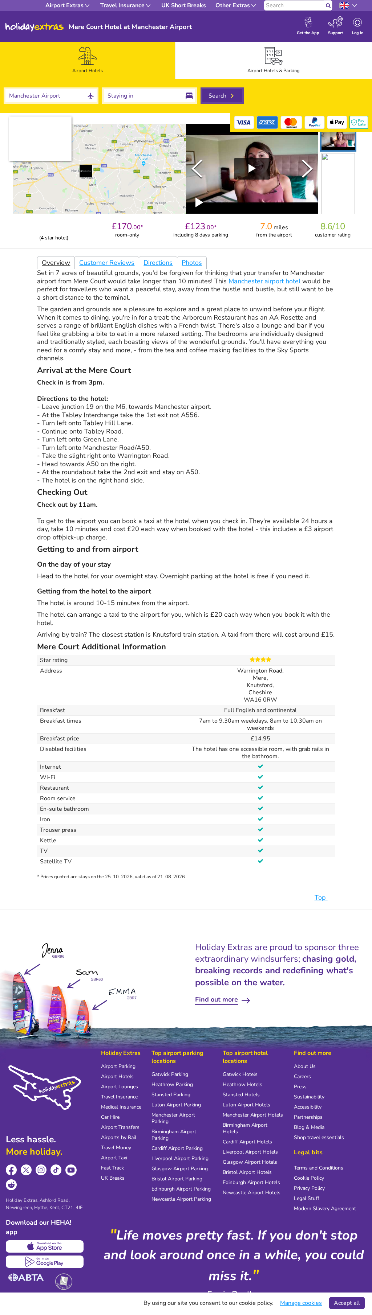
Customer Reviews (106, 262)
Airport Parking (118, 1066)
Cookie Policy (309, 1178)
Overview (56, 262)
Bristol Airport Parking (176, 1178)
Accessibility (308, 1107)
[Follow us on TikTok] (56, 1170)
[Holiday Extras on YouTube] (71, 1170)
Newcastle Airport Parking (181, 1199)
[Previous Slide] (197, 168)
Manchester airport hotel (264, 281)
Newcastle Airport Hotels (251, 1192)
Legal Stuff (306, 1198)
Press (300, 1086)
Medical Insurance (121, 1107)
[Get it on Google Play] (45, 1262)
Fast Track (112, 1167)
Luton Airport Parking (176, 1104)
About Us (305, 1066)
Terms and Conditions (318, 1167)
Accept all (347, 1303)
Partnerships (308, 1117)
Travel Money (116, 1147)
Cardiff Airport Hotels (247, 1141)
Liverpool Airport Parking (180, 1158)
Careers (302, 1076)
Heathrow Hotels (242, 1084)
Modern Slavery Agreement (325, 1208)
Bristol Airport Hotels (247, 1172)
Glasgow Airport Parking (179, 1168)
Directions (158, 262)
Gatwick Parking (169, 1074)
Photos (192, 262)
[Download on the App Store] (45, 1246)
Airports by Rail (118, 1137)
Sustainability (309, 1096)
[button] (338, 138)
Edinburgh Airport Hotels (251, 1182)
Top (321, 897)
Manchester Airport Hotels (253, 1114)
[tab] (87, 60)
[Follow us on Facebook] (11, 1170)
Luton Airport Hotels (246, 1104)
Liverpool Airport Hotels (250, 1151)
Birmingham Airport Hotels (245, 1128)
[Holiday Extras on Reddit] (11, 1185)
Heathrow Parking (172, 1084)
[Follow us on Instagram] (41, 1170)
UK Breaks (113, 1178)
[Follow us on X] (26, 1170)
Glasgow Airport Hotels (250, 1162)
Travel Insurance (119, 1096)
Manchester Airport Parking (173, 1118)
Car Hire (110, 1117)
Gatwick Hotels (240, 1074)
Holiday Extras (34, 27)
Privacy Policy (309, 1188)
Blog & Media (309, 1127)
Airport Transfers (120, 1127)
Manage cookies (301, 1303)
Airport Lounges (119, 1086)
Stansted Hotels (241, 1094)
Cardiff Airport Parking (177, 1148)
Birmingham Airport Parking (173, 1135)
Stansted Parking (170, 1094)
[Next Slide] (307, 168)
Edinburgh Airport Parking (181, 1188)
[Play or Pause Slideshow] (199, 202)
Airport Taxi (114, 1157)
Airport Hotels (117, 1076)
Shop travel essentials (319, 1137)
